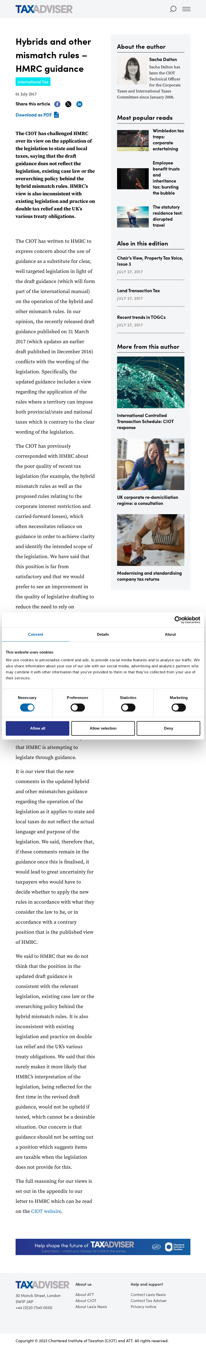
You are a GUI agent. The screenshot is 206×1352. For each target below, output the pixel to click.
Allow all (37, 728)
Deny (168, 728)
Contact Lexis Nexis (148, 1294)
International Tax (33, 81)
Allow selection (103, 728)
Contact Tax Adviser (149, 1300)
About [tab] (170, 634)
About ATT (84, 1294)
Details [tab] (103, 634)
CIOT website (46, 1211)
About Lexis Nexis (91, 1306)
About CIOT (85, 1300)
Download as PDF (34, 114)
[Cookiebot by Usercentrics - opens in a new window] (178, 620)
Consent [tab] (35, 634)
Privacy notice (143, 1306)
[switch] (78, 707)
